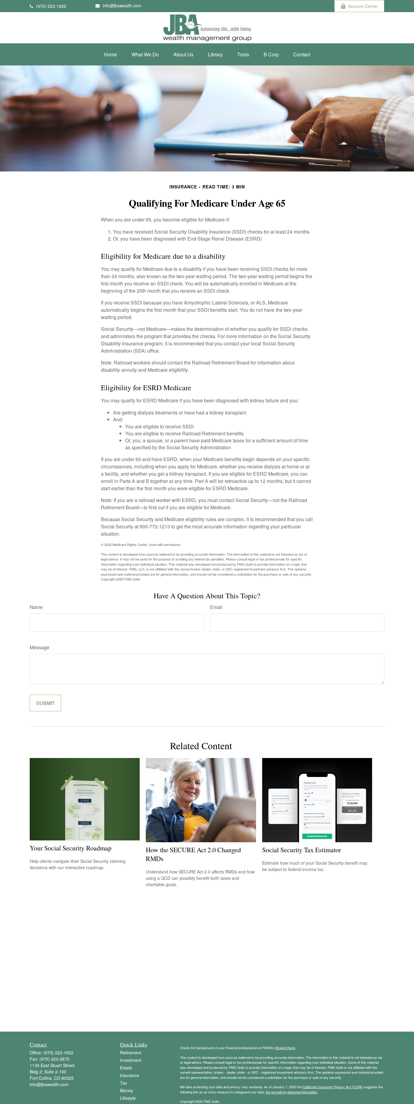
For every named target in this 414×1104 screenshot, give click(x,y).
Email (216, 607)
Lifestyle (128, 1098)
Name (36, 607)
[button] (110, 54)
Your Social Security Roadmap (71, 847)
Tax (123, 1083)
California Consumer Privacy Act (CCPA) (333, 1086)
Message (39, 647)
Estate (126, 1068)
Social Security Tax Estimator (301, 849)
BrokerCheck (285, 1047)
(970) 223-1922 (51, 6)
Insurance (129, 1075)
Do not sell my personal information (291, 1091)
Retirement (130, 1052)
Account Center (363, 6)
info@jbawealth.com (122, 5)
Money (126, 1090)
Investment (130, 1060)
